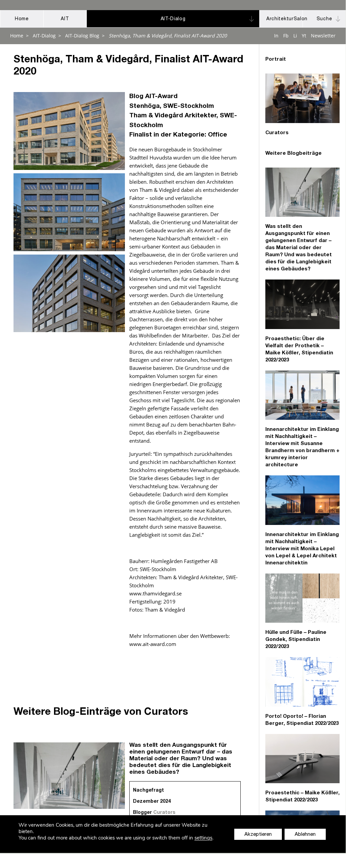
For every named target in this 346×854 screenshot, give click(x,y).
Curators (164, 813)
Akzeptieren (258, 834)
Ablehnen (305, 834)
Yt (304, 35)
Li (295, 35)
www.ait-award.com (152, 644)
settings (203, 838)
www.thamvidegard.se (155, 593)
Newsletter (323, 35)
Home (16, 35)
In (276, 35)
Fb (286, 35)
